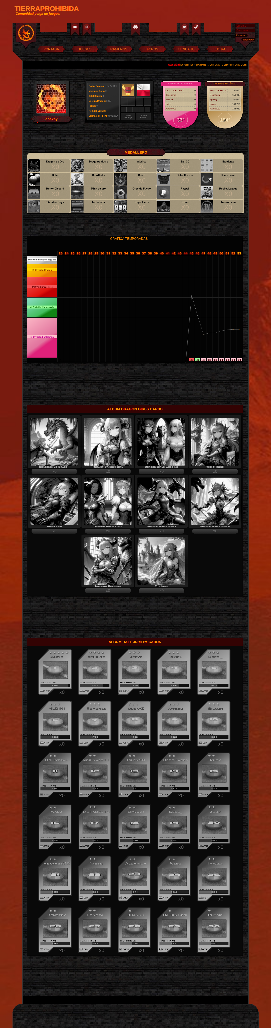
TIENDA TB (186, 49)
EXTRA (219, 49)
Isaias (168, 104)
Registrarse (248, 39)
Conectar (240, 35)
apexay (169, 99)
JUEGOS (84, 49)
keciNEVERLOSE (174, 90)
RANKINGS (118, 49)
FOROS (152, 49)
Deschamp (170, 95)
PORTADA (51, 49)
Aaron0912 (170, 108)
